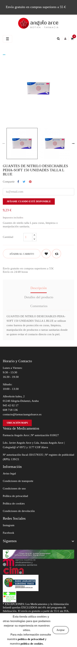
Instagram (8, 525)
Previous (4, 143)
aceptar (60, 630)
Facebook (8, 532)
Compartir (18, 182)
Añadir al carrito (21, 253)
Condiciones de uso (14, 488)
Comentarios (38, 306)
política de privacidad (31, 639)
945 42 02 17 (11, 405)
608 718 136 (10, 409)
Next (73, 143)
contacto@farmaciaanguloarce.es (22, 414)
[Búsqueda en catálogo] (59, 38)
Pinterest (30, 182)
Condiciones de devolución (19, 510)
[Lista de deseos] (46, 253)
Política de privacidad (15, 495)
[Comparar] (56, 253)
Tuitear (24, 182)
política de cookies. (32, 643)
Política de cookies (14, 503)
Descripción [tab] (38, 288)
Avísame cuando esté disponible (29, 201)
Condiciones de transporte (18, 480)
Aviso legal (9, 473)
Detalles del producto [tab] (38, 297)
